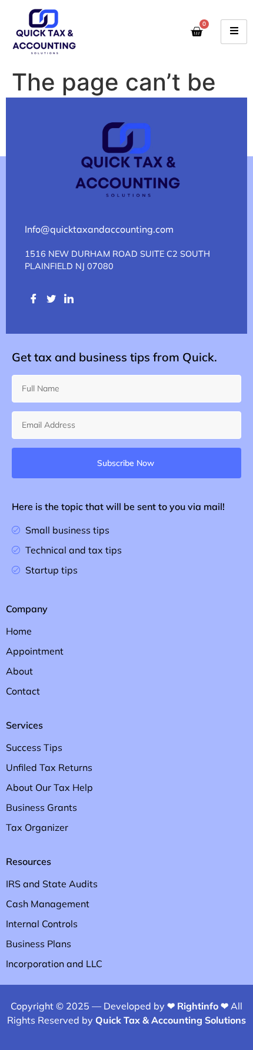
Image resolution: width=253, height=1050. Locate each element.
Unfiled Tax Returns (49, 767)
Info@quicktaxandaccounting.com (99, 229)
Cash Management (47, 904)
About (19, 671)
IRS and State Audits (52, 884)
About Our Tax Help (49, 787)
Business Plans (38, 944)
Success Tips (34, 747)
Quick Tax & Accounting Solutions (170, 1020)
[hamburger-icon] (234, 31)
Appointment (35, 651)
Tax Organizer (37, 827)
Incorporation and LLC (54, 964)
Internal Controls (42, 924)
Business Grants (41, 807)
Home (19, 631)
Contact (23, 691)
